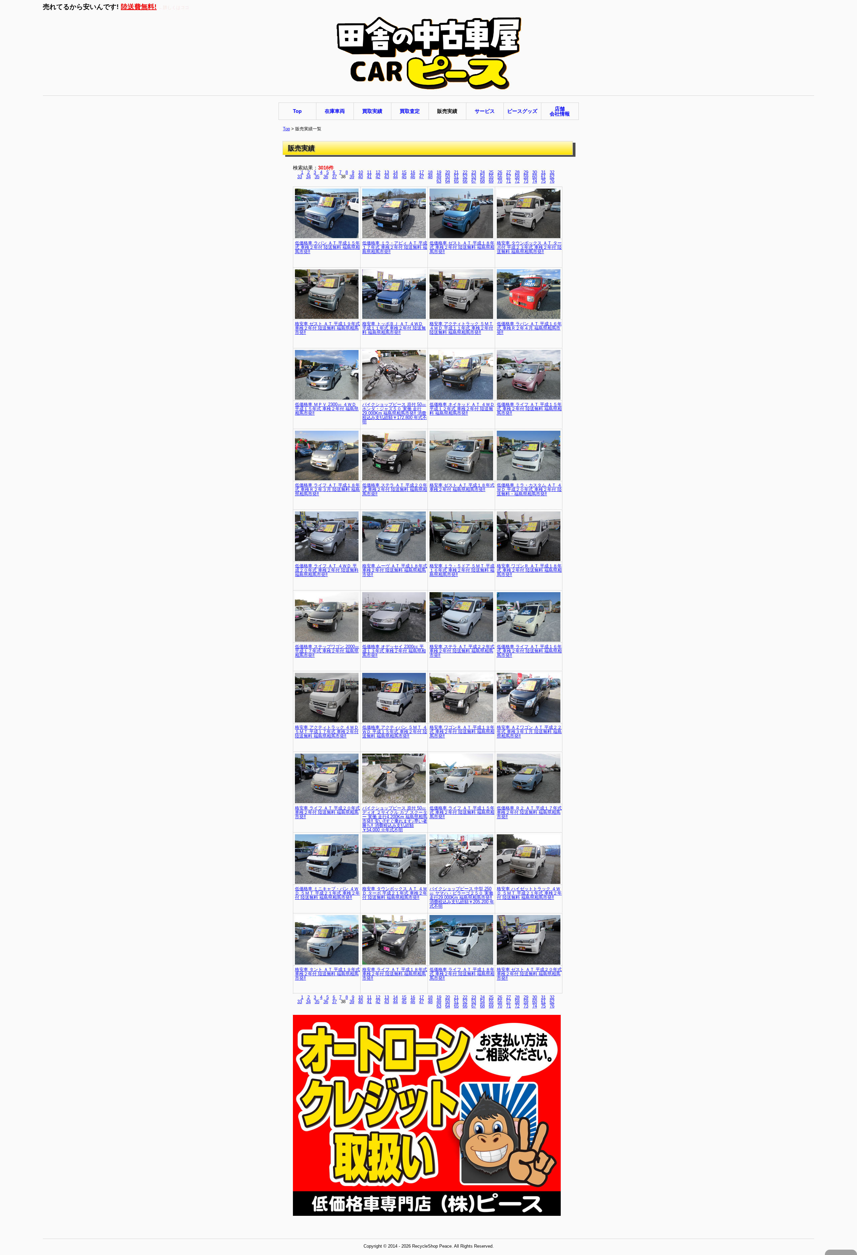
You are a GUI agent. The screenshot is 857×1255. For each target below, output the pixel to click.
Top (286, 128)
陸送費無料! (139, 6)
